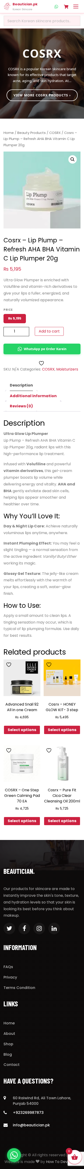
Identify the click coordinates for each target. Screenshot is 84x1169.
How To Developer (63, 1161)
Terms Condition (19, 987)
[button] (72, 159)
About (9, 1033)
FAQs (8, 966)
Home (9, 132)
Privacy (10, 977)
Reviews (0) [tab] (21, 406)
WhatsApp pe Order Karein (45, 349)
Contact (12, 1064)
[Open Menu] (75, 6)
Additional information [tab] (33, 396)
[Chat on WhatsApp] (14, 1155)
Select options (22, 729)
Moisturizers (67, 369)
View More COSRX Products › (42, 95)
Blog (8, 1054)
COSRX (55, 132)
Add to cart (49, 331)
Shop (8, 1044)
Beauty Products (31, 132)
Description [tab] (21, 385)
